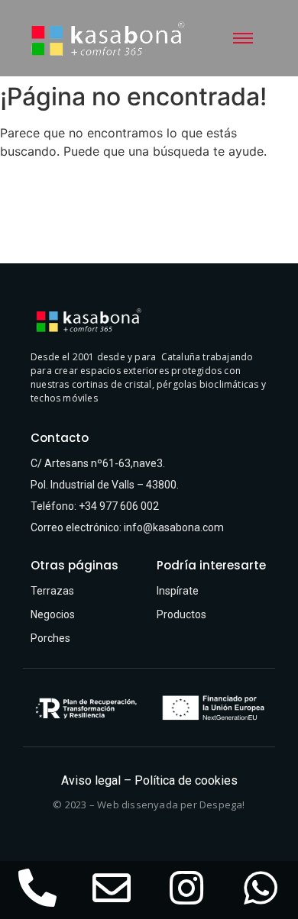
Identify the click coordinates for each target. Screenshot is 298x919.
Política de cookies (186, 780)
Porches (50, 638)
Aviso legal (91, 780)
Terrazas (52, 591)
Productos (181, 614)
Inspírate (178, 591)
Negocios (53, 614)
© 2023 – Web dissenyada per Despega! (149, 804)
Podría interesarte (211, 565)
